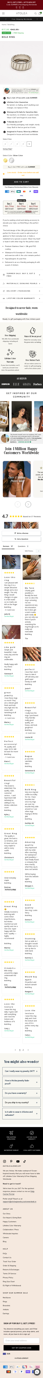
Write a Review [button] (22, 533)
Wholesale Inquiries (10, 1233)
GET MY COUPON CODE (21, 1348)
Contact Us (7, 1257)
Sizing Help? (7, 149)
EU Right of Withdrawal (12, 1285)
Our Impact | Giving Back (12, 1218)
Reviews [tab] (6, 546)
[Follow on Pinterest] (11, 1161)
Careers (6, 1237)
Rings (5, 1301)
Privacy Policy (8, 1277)
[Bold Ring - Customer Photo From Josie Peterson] (26, 525)
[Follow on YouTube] (18, 1161)
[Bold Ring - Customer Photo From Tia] (34, 525)
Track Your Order (9, 1261)
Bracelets (6, 1305)
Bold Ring (11, 24)
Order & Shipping (9, 1266)
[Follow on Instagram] (4, 1161)
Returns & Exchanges (11, 1269)
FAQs (5, 1253)
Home (4, 24)
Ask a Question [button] (22, 539)
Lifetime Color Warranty (12, 1225)
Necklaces (7, 1297)
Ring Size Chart (9, 1281)
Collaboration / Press (11, 1229)
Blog (4, 1241)
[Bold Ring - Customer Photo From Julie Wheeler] (8, 525)
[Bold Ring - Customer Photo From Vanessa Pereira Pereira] (17, 525)
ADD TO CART (21, 182)
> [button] (28, 1050)
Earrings (6, 1313)
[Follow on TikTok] (24, 1161)
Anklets (6, 1309)
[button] (37, 19)
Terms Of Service (9, 1273)
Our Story (6, 1214)
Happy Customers (9, 1221)
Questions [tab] (21, 546)
